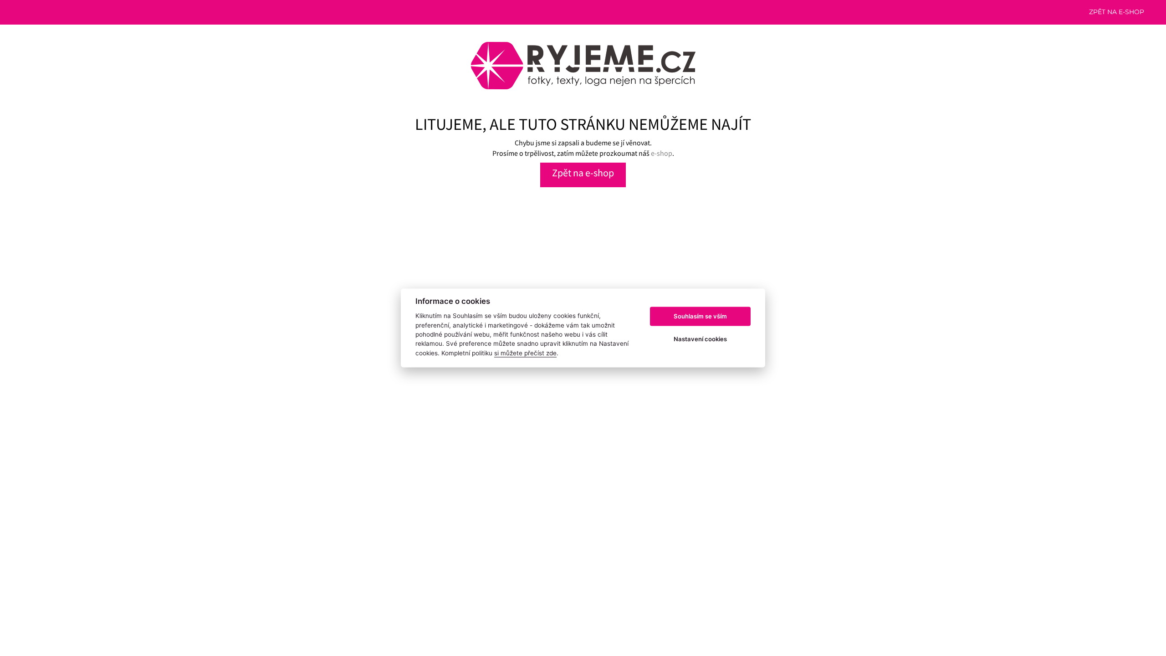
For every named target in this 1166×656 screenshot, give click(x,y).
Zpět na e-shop (1116, 12)
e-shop (661, 153)
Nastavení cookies (700, 339)
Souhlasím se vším (700, 316)
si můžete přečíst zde (525, 353)
